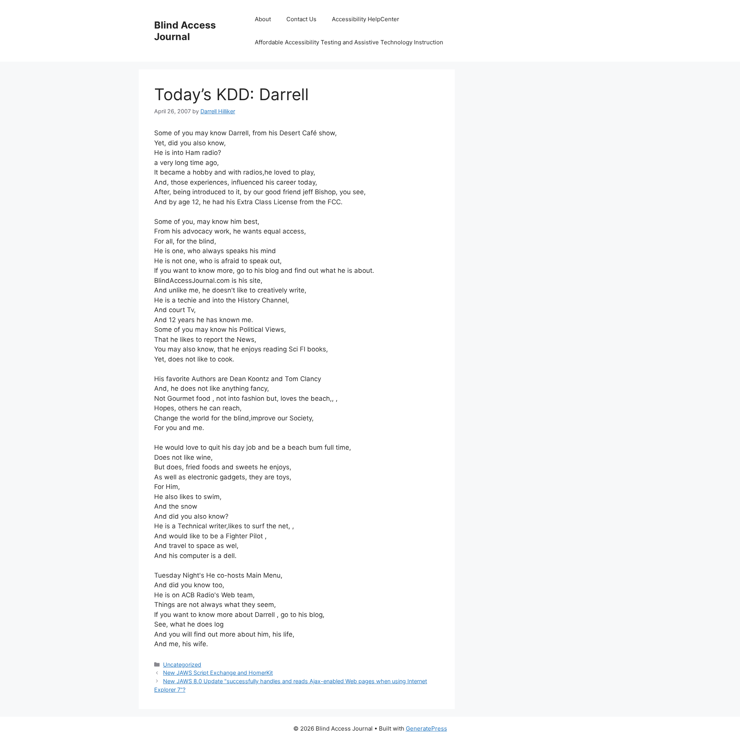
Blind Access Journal (185, 30)
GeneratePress (426, 728)
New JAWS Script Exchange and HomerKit (218, 672)
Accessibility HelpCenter (365, 19)
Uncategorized (182, 664)
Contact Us (301, 19)
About (263, 19)
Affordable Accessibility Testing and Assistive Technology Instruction (349, 42)
